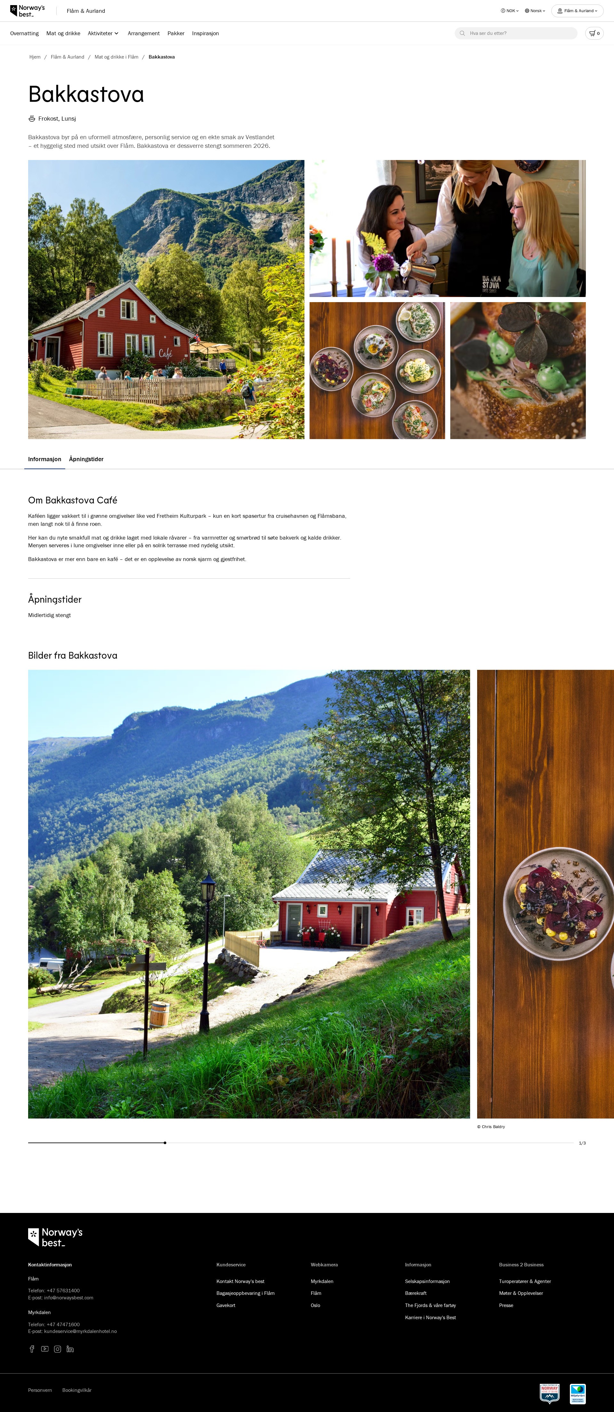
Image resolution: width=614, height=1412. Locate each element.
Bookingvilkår (76, 1390)
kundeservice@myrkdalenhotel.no (80, 1331)
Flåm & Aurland (86, 10)
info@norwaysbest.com (68, 1297)
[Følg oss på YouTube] (45, 1349)
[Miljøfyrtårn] (578, 1394)
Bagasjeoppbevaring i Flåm (245, 1293)
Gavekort (225, 1305)
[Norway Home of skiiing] (549, 1394)
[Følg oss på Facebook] (32, 1349)
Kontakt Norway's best (240, 1281)
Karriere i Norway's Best (430, 1317)
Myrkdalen (322, 1281)
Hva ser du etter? (488, 33)
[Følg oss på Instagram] (57, 1349)
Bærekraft (416, 1293)
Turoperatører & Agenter (525, 1281)
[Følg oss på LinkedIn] (70, 1349)
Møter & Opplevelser (521, 1293)
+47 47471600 (63, 1324)
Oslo (315, 1305)
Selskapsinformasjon (427, 1281)
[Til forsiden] (30, 11)
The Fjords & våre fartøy (430, 1305)
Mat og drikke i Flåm (116, 56)
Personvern (40, 1390)
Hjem (35, 56)
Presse (506, 1305)
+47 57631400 (63, 1290)
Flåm (316, 1293)
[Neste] (539, 899)
